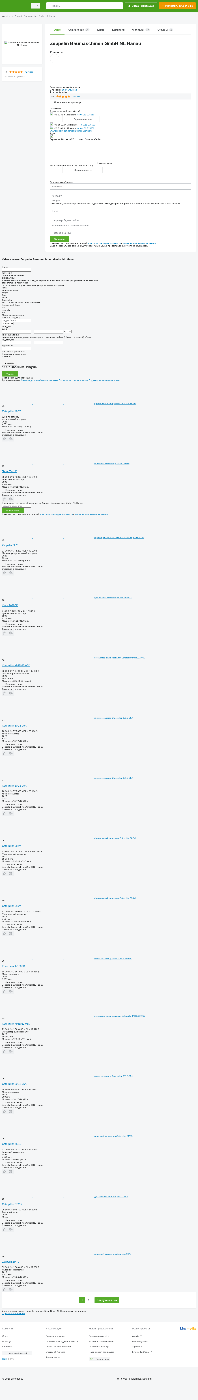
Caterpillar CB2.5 (12, 1204)
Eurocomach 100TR (13, 966)
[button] (67, 102)
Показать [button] (72, 114)
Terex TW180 (9, 471)
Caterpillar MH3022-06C (16, 665)
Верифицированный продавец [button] (66, 87)
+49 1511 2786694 (87, 124)
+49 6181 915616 (85, 114)
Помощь (6, 1341)
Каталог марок (53, 1357)
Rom (4, 1359)
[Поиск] (49, 6)
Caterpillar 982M (11, 845)
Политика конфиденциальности (62, 1341)
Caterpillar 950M (11, 905)
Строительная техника (13, 1313)
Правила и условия (55, 1336)
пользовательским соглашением (139, 243)
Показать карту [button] (104, 163)
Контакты (7, 1346)
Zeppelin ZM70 (10, 1261)
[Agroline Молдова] (14, 6)
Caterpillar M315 (11, 1144)
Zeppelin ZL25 (10, 545)
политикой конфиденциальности (104, 243)
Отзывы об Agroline (55, 1352)
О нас (5, 1336)
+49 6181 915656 (85, 128)
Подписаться (12, 510)
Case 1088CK (10, 605)
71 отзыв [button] (29, 72)
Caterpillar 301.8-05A (14, 725)
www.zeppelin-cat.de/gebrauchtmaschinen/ (71, 131)
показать (9, 363)
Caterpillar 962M (11, 411)
